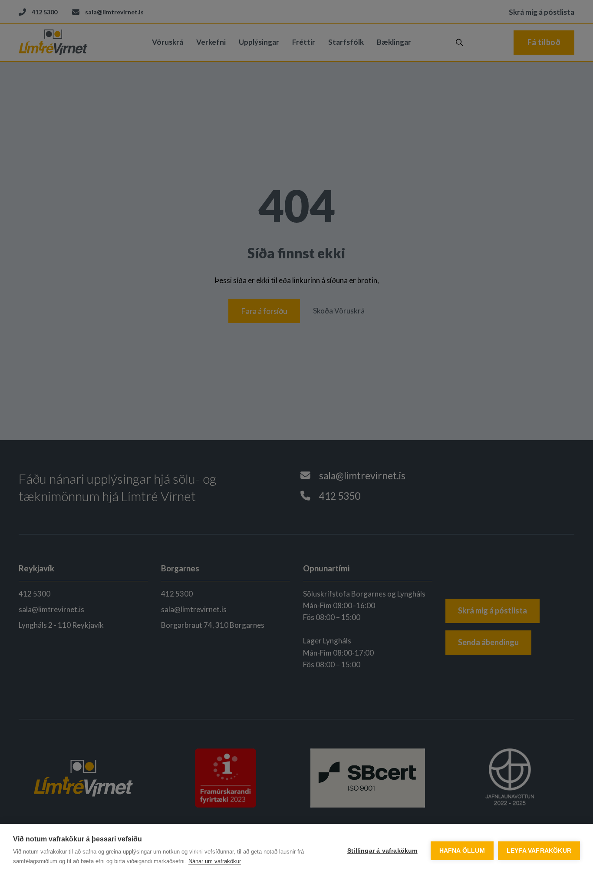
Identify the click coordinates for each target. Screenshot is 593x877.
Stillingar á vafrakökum (382, 850)
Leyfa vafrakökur (539, 850)
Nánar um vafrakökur (214, 861)
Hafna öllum (462, 850)
